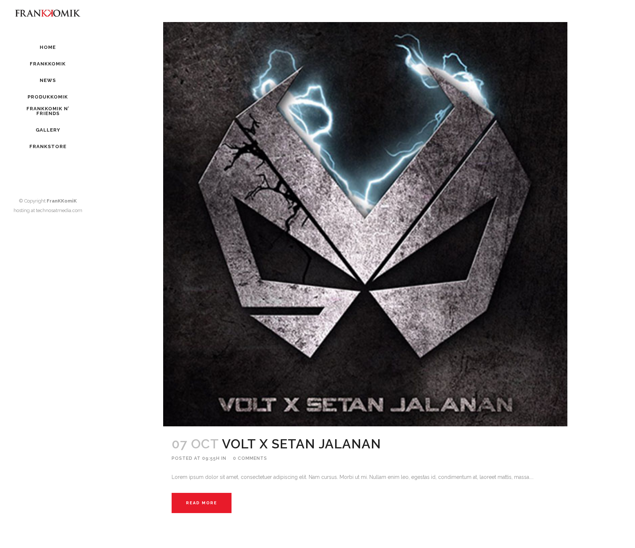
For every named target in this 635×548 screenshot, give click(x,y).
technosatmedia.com (59, 210)
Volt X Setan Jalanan (301, 443)
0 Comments (250, 458)
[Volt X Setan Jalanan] (365, 224)
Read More (201, 503)
